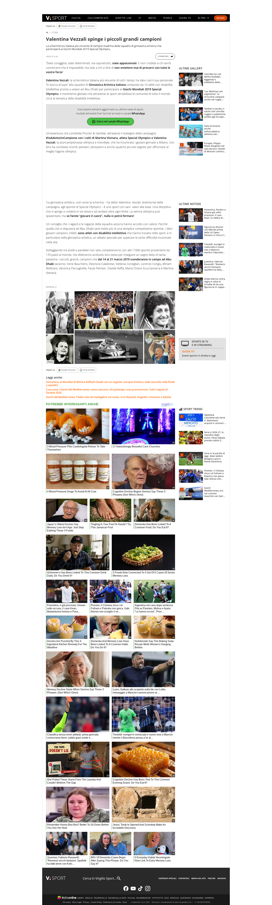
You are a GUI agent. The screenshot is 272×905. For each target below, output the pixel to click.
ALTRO (202, 18)
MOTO (152, 18)
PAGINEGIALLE (100, 898)
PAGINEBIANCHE (143, 898)
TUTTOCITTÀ (157, 898)
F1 (140, 18)
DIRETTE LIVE (124, 18)
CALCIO (76, 18)
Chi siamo (66, 902)
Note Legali (77, 902)
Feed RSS (211, 878)
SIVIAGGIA (174, 898)
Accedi (221, 18)
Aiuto (124, 902)
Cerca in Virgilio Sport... (99, 878)
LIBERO (80, 898)
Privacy (86, 902)
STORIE (55, 32)
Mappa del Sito (198, 878)
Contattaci (183, 878)
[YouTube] (133, 890)
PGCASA (131, 898)
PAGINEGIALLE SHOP (117, 898)
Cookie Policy (96, 902)
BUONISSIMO (198, 898)
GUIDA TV (185, 18)
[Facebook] (125, 890)
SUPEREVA (209, 898)
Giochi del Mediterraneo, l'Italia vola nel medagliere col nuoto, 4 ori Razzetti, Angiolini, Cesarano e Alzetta (108, 397)
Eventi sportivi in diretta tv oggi (199, 355)
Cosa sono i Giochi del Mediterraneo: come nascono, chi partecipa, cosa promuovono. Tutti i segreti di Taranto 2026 (107, 391)
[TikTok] (140, 890)
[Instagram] (147, 890)
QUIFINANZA (185, 898)
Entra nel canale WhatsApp (113, 121)
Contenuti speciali (167, 878)
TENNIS (167, 18)
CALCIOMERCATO (98, 18)
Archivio (221, 878)
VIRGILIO (89, 898)
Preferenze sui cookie (112, 902)
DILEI (166, 898)
